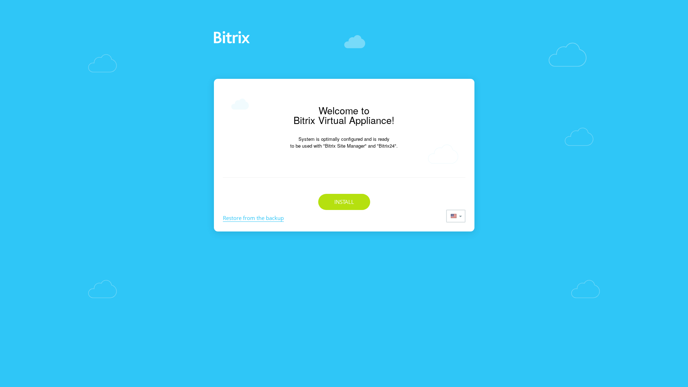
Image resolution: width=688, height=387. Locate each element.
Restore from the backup (253, 217)
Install (344, 201)
